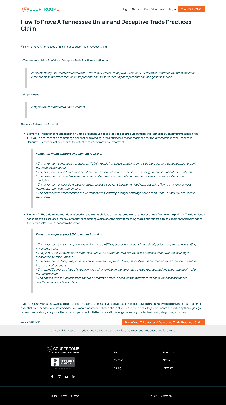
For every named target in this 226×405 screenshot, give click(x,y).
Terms (54, 395)
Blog (115, 352)
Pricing (117, 368)
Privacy (63, 395)
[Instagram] (59, 376)
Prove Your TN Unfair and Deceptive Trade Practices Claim (163, 322)
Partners (168, 368)
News (166, 360)
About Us (168, 352)
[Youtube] (66, 376)
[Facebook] (52, 376)
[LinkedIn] (74, 376)
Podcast (118, 360)
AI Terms (74, 395)
